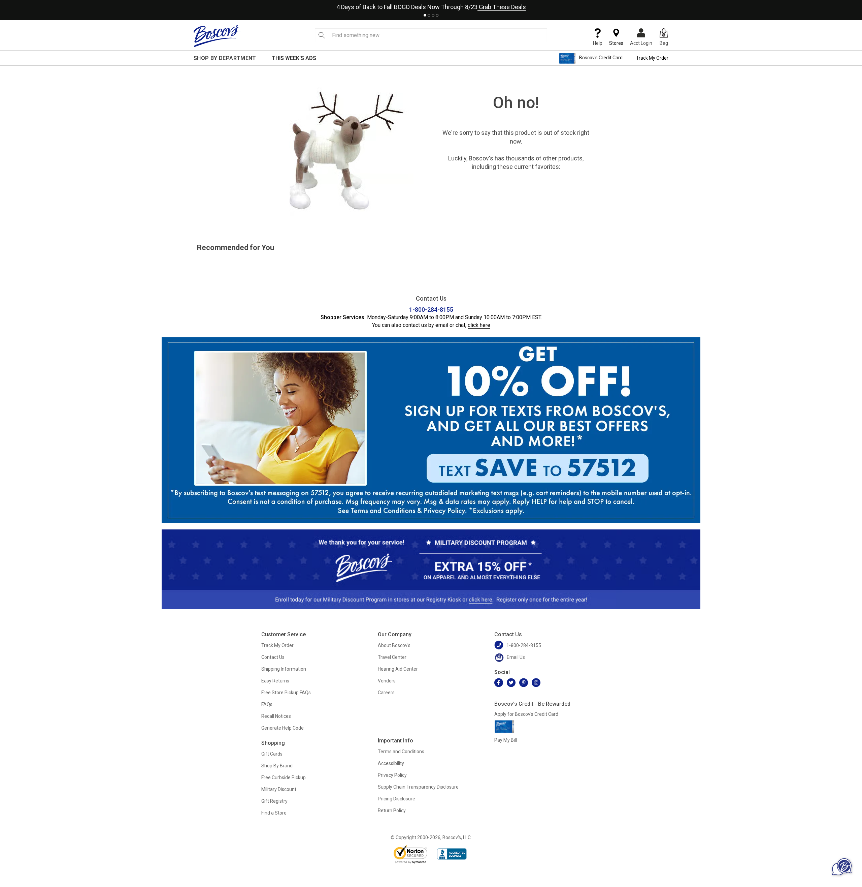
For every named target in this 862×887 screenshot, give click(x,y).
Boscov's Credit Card (601, 58)
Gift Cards (272, 754)
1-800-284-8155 (431, 309)
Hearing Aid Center (398, 669)
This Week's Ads (294, 58)
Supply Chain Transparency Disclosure (418, 787)
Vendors (387, 680)
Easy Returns (275, 680)
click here (479, 325)
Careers (386, 692)
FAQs (266, 704)
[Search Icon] (321, 35)
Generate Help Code (282, 728)
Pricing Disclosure (396, 798)
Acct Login (641, 43)
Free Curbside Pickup (283, 777)
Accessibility (391, 763)
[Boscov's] (217, 35)
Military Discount (278, 789)
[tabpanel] (431, 5)
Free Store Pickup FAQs (286, 692)
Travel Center (392, 657)
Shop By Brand (277, 765)
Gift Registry (274, 801)
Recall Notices (276, 716)
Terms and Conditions (401, 751)
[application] (841, 866)
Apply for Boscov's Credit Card (526, 714)
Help (597, 43)
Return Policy (392, 810)
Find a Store (274, 813)
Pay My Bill (505, 740)
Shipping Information (283, 669)
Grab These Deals (501, 6)
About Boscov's (394, 645)
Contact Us (273, 657)
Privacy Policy (392, 775)
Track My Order (652, 58)
